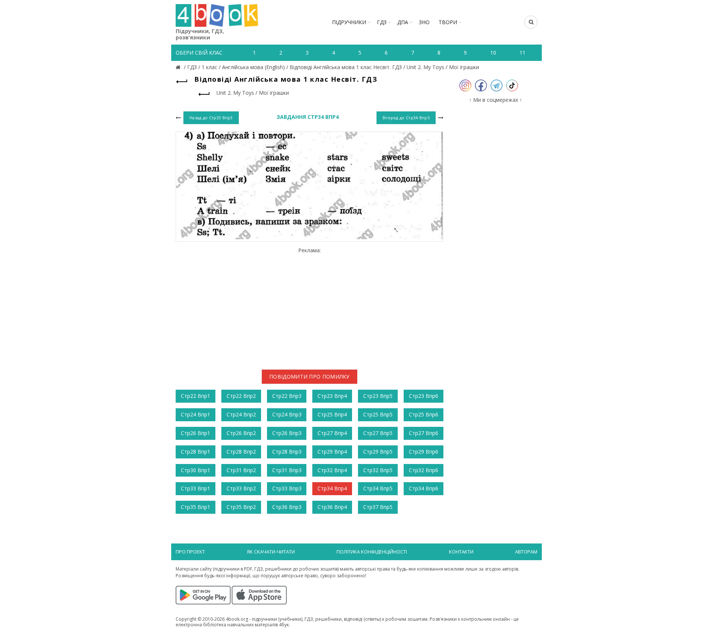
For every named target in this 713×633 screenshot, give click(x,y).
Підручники (349, 22)
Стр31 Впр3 (287, 470)
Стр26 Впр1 (195, 432)
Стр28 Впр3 (287, 451)
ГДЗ (382, 22)
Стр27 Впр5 (378, 432)
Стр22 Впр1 (195, 395)
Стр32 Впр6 (423, 470)
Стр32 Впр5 (378, 470)
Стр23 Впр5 (378, 395)
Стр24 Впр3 (287, 414)
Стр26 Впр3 (287, 432)
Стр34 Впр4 (332, 488)
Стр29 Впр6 (423, 451)
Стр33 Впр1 (195, 488)
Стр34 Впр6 (423, 488)
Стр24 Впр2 (241, 414)
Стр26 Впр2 (241, 432)
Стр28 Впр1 (195, 451)
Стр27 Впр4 (332, 432)
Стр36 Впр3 (287, 506)
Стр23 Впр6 (423, 395)
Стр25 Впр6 (423, 414)
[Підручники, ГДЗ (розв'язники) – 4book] (179, 67)
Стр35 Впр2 (241, 506)
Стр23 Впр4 (332, 395)
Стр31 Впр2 (241, 470)
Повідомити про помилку (309, 376)
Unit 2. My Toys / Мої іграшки (443, 67)
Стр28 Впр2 (241, 451)
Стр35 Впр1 (195, 506)
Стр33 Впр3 (287, 488)
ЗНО (424, 22)
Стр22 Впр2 (241, 395)
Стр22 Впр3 (287, 395)
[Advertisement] (309, 306)
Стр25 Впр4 (332, 414)
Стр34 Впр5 (378, 488)
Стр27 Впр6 (423, 432)
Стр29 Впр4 (332, 451)
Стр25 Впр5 (378, 414)
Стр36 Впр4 (332, 506)
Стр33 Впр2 (241, 488)
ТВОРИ (448, 22)
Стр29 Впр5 (378, 451)
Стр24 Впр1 (195, 414)
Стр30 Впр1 (195, 470)
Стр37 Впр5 (378, 506)
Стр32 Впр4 (332, 470)
